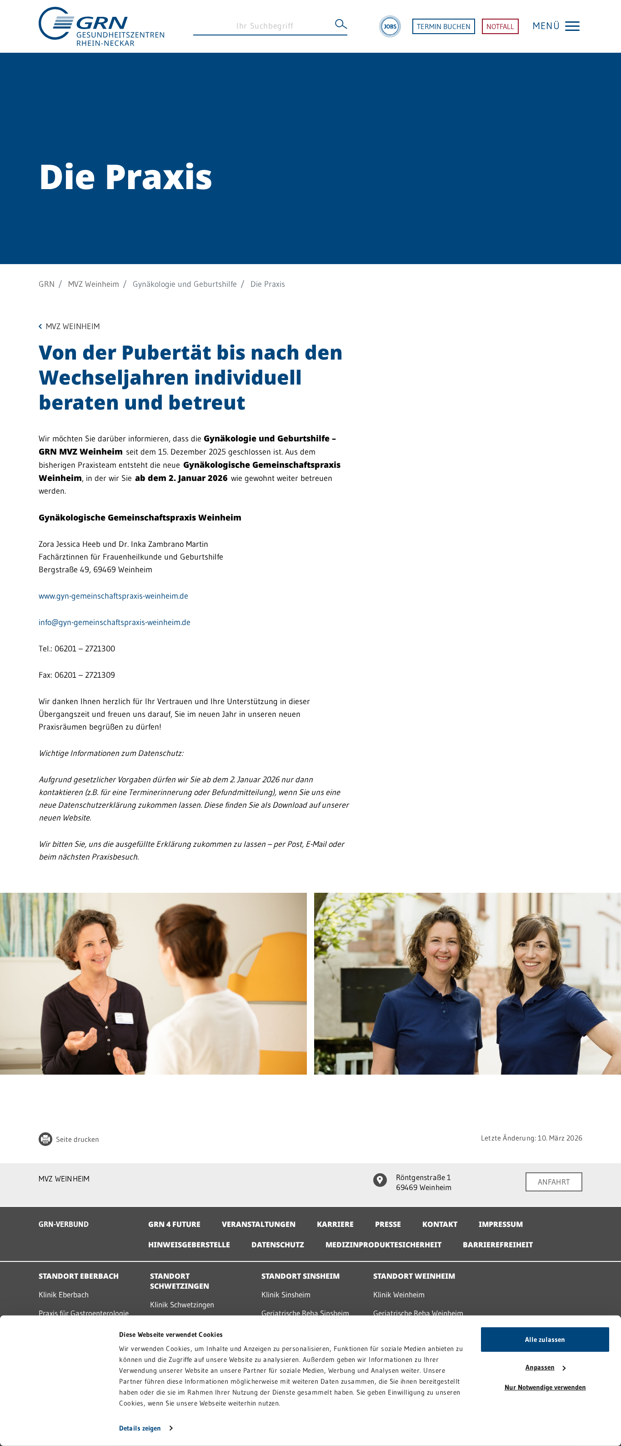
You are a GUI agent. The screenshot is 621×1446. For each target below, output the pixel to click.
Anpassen (540, 1367)
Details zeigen (140, 1428)
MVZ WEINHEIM (64, 1178)
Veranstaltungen (258, 1224)
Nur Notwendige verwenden (545, 1387)
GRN (47, 284)
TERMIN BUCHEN (444, 26)
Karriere (335, 1224)
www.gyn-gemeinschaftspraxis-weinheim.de (113, 596)
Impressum (501, 1224)
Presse (388, 1224)
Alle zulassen (545, 1339)
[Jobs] (390, 26)
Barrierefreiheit (498, 1245)
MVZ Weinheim (93, 284)
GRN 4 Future (174, 1224)
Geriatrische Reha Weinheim (418, 1313)
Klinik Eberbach (64, 1294)
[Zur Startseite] (101, 25)
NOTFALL (500, 26)
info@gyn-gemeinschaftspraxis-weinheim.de (114, 622)
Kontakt (439, 1224)
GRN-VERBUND (64, 1224)
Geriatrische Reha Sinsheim (305, 1313)
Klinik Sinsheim (285, 1294)
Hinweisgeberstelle (189, 1245)
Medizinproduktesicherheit (383, 1245)
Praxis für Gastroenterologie (84, 1313)
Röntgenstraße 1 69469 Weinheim (424, 1182)
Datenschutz (277, 1245)
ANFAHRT (554, 1181)
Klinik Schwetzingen (182, 1304)
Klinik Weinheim (399, 1294)
